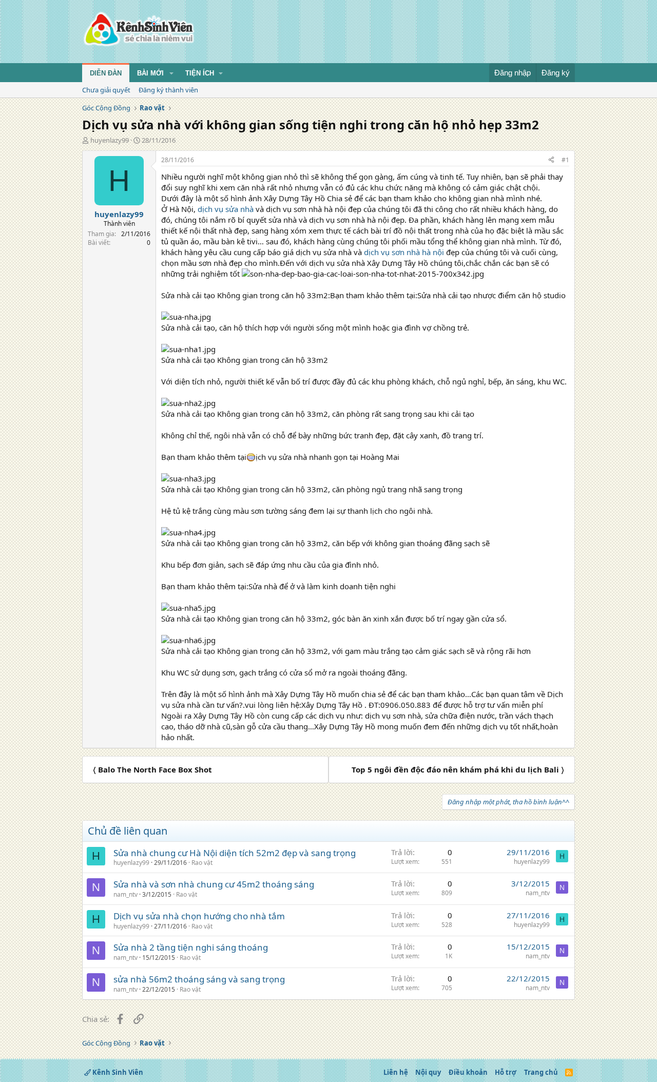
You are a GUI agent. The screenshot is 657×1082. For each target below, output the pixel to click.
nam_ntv (125, 894)
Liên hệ (395, 1072)
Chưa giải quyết (106, 89)
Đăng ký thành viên (168, 89)
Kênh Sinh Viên (117, 1072)
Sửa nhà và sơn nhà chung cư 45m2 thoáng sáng (213, 884)
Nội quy (428, 1072)
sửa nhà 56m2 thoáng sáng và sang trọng (199, 979)
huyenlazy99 (109, 140)
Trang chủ (541, 1072)
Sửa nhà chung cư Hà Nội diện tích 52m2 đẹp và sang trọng (234, 853)
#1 (565, 160)
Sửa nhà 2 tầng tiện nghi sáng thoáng (190, 947)
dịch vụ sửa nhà (226, 209)
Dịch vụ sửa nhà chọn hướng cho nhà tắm (199, 916)
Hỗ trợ (505, 1072)
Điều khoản (468, 1072)
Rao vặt (201, 862)
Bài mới (150, 73)
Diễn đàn (106, 73)
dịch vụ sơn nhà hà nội (404, 252)
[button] (171, 73)
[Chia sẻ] (551, 160)
